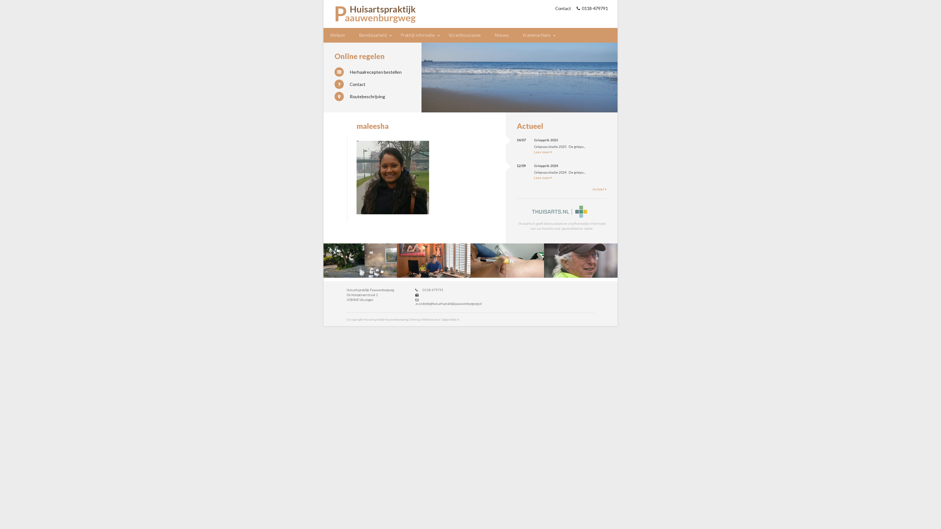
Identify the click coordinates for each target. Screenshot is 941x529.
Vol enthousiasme (465, 35)
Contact (357, 84)
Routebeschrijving (367, 96)
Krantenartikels (537, 35)
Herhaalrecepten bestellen (376, 72)
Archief (598, 189)
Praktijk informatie (418, 35)
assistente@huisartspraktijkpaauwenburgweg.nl (448, 304)
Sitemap (415, 319)
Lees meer (542, 152)
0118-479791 (595, 8)
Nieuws (502, 35)
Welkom (337, 35)
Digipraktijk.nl (450, 319)
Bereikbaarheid (373, 35)
